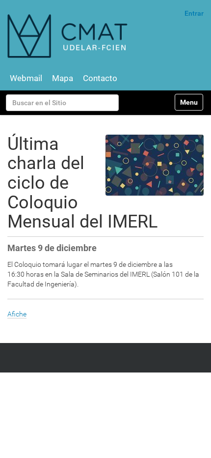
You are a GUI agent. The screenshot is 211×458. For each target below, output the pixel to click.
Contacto (100, 78)
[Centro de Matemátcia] (68, 35)
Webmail (26, 78)
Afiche (16, 314)
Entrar (194, 13)
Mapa (62, 78)
